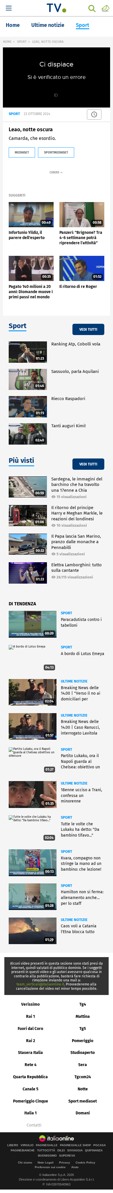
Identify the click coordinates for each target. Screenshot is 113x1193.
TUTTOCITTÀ (46, 1150)
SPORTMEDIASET (56, 152)
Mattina (83, 1016)
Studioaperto (82, 1052)
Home (13, 25)
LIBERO (12, 1145)
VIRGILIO (27, 1145)
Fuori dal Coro (30, 1028)
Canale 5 (31, 1089)
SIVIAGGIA (75, 1150)
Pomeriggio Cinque (30, 1101)
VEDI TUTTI (88, 329)
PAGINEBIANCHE (23, 1150)
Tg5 (82, 1028)
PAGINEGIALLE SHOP (75, 1145)
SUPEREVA (67, 1155)
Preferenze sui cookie (50, 1167)
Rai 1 (30, 1016)
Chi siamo (25, 1162)
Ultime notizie (47, 25)
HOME (7, 42)
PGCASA (99, 1145)
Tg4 (82, 1004)
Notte (83, 1089)
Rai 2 (30, 1040)
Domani (83, 1113)
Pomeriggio (82, 1040)
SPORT (22, 42)
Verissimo (30, 1004)
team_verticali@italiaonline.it (40, 984)
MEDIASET (22, 152)
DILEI (61, 1150)
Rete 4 (31, 1064)
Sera (82, 1064)
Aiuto (75, 1167)
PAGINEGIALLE (47, 1145)
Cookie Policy (85, 1162)
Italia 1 (30, 1113)
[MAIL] (105, 7)
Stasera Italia (30, 1052)
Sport (82, 25)
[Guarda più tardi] (94, 114)
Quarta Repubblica (30, 1076)
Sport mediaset (82, 1101)
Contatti (34, 1125)
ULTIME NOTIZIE (74, 681)
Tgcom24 (82, 1076)
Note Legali (46, 1162)
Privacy (64, 1162)
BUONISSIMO (47, 1155)
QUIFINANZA (94, 1150)
